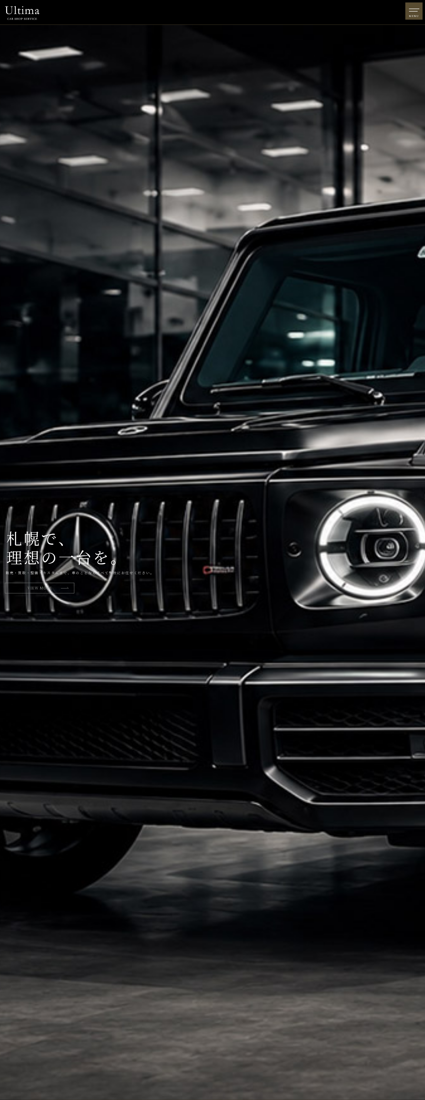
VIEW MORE (40, 587)
